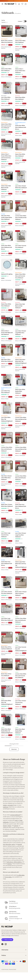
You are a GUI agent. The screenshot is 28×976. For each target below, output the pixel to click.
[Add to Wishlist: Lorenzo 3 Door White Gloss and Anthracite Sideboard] (11, 434)
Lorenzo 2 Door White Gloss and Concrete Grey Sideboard (20, 675)
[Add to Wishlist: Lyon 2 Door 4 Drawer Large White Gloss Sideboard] (25, 317)
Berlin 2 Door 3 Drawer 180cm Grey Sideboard (7, 41)
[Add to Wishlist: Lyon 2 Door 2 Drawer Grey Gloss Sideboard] (11, 578)
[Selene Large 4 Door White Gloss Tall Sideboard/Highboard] (21, 350)
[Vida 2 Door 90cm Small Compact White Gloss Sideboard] (7, 206)
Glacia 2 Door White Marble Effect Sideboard (20, 391)
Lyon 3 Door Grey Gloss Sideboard (5, 391)
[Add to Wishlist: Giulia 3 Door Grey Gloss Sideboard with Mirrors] (25, 491)
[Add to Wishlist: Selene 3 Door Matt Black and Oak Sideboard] (11, 172)
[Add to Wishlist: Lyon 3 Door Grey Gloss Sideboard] (11, 376)
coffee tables (21, 875)
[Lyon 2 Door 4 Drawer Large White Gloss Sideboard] (21, 321)
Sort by (3, 20)
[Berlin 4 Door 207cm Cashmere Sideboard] (7, 637)
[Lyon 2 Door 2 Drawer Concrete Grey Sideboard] (21, 691)
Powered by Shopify (12, 969)
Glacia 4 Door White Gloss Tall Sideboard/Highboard (6, 702)
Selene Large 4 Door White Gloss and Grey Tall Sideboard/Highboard (20, 564)
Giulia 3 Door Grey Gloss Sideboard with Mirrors (20, 506)
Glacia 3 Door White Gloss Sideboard (6, 305)
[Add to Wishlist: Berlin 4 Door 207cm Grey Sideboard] (11, 660)
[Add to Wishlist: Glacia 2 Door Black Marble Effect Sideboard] (25, 715)
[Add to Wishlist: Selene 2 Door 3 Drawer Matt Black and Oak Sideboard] (11, 317)
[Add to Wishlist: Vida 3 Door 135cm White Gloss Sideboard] (11, 346)
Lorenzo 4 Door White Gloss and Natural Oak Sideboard (20, 217)
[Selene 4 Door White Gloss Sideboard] (21, 31)
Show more (14, 749)
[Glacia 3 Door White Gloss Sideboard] (7, 294)
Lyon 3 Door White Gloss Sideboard (5, 98)
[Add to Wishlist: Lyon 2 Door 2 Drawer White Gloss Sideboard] (25, 172)
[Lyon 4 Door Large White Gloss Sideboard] (7, 609)
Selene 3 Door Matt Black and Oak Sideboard (6, 187)
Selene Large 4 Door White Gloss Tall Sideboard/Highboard (20, 361)
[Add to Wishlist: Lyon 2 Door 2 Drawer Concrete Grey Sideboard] (25, 687)
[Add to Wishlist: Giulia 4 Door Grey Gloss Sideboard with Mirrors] (11, 548)
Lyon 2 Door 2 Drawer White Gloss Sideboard (21, 186)
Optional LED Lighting (6, 274)
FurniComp (6, 969)
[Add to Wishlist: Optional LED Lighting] (11, 260)
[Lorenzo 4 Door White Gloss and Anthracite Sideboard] (21, 466)
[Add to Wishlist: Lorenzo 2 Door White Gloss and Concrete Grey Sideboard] (25, 660)
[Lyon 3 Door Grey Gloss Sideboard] (7, 380)
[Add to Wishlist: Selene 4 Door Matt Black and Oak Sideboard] (25, 290)
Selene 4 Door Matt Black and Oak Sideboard (20, 305)
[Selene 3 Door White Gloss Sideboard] (7, 59)
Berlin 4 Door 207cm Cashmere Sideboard (6, 648)
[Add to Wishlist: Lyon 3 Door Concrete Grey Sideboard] (25, 232)
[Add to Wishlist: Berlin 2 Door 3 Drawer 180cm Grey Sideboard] (11, 27)
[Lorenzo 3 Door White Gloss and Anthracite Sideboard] (7, 438)
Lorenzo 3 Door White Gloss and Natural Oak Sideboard (20, 419)
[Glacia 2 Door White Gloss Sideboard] (21, 145)
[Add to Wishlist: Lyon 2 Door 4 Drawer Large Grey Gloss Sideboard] (25, 519)
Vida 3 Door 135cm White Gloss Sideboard (7, 360)
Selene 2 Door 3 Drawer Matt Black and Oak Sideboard (7, 332)
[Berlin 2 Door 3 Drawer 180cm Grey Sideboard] (7, 31)
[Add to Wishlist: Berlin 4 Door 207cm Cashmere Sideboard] (11, 633)
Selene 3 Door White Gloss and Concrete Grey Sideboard (20, 276)
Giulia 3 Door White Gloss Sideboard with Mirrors (6, 247)
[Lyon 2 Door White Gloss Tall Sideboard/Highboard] (7, 408)
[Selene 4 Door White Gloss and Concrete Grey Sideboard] (7, 115)
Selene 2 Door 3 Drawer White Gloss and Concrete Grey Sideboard (6, 156)
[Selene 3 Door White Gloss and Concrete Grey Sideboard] (21, 264)
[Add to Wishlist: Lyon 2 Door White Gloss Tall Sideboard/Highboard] (11, 404)
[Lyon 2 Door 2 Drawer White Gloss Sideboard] (21, 176)
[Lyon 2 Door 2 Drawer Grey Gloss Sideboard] (7, 582)
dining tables (8, 877)
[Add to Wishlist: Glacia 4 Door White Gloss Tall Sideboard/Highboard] (11, 687)
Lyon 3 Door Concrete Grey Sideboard (20, 246)
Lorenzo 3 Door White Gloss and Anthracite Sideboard (6, 449)
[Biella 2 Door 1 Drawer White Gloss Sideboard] (7, 495)
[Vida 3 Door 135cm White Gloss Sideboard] (7, 350)
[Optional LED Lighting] (7, 264)
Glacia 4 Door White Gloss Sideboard (20, 98)
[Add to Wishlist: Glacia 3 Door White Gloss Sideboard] (11, 290)
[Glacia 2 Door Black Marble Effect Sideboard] (21, 720)
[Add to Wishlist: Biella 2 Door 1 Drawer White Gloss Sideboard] (11, 491)
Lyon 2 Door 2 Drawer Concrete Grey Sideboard (20, 702)
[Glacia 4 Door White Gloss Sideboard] (21, 88)
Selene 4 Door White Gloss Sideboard (20, 41)
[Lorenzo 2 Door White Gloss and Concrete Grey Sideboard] (21, 664)
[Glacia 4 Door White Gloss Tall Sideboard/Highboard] (7, 691)
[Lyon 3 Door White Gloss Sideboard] (7, 88)
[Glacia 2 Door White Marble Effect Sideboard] (21, 380)
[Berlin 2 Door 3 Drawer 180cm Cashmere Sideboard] (21, 582)
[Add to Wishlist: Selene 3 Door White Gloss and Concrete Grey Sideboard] (25, 260)
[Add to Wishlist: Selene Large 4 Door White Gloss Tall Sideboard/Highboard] (25, 346)
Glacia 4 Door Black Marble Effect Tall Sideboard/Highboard (6, 730)
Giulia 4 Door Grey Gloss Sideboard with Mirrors (6, 563)
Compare (20, 21)
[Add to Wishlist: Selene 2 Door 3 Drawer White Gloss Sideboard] (25, 55)
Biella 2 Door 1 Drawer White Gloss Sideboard (7, 505)
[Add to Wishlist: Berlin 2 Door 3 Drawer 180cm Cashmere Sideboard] (25, 578)
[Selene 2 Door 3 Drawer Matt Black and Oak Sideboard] (7, 321)
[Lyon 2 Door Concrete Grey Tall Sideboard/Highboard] (21, 637)
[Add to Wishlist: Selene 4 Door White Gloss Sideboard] (25, 27)
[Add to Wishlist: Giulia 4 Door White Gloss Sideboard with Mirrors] (25, 110)
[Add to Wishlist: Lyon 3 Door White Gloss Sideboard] (11, 84)
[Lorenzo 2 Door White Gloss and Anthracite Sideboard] (21, 609)
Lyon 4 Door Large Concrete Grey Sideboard (5, 534)
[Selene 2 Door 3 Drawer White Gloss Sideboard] (21, 59)
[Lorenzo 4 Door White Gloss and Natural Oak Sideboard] (21, 206)
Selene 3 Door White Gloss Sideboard (6, 69)
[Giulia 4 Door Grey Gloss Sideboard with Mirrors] (7, 552)
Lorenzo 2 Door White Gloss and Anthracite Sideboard (20, 620)
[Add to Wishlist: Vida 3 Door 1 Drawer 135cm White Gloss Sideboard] (11, 462)
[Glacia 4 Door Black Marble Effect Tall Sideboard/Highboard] (7, 719)
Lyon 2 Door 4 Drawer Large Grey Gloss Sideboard (20, 535)
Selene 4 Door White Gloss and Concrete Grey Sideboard (6, 125)
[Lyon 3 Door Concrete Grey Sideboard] (21, 236)
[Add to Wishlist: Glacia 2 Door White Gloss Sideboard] (25, 140)
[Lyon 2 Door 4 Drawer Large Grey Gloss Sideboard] (21, 524)
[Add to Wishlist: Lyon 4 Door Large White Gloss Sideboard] (11, 605)
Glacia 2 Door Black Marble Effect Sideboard (20, 731)
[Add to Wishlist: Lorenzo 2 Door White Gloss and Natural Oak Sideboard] (25, 434)
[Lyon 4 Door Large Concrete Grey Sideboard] (7, 523)
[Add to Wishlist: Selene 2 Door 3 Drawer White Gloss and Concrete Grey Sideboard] (11, 140)
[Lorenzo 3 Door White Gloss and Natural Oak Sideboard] (21, 408)
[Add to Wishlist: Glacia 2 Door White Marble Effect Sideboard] (25, 376)
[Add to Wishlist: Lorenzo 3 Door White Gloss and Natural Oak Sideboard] (25, 404)
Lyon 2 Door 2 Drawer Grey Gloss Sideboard (6, 592)
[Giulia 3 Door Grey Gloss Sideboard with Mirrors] (21, 495)
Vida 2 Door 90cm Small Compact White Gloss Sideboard (6, 217)
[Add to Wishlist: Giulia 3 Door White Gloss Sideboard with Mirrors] (11, 232)
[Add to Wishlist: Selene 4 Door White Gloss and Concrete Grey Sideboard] (11, 110)
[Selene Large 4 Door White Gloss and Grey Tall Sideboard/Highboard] (21, 552)
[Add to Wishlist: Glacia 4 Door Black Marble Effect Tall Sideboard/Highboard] (11, 715)
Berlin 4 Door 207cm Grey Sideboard (6, 674)
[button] (25, 4)
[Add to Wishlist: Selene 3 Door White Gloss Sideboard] (11, 55)
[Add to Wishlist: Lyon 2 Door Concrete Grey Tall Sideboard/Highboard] (25, 633)
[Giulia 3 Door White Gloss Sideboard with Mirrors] (7, 236)
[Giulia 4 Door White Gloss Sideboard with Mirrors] (21, 115)
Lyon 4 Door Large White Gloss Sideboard (7, 619)
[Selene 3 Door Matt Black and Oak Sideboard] (7, 176)
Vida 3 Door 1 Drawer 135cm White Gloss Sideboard (6, 477)
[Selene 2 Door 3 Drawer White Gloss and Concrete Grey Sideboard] (7, 144)
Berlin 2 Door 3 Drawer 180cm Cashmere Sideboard (21, 593)
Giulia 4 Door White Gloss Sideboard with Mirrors (20, 127)
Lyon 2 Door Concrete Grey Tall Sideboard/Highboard (20, 648)
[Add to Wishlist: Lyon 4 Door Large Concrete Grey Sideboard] (11, 519)
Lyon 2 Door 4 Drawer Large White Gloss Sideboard (20, 332)
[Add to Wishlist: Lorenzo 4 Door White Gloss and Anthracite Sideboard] (25, 462)
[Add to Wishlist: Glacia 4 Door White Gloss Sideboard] (25, 84)
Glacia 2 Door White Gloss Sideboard (20, 155)
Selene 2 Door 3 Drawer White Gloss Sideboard (20, 70)
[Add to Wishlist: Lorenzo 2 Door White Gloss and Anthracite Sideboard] (25, 605)
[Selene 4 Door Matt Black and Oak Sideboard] (21, 294)
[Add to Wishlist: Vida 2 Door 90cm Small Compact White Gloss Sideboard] (11, 202)
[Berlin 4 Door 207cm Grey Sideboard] (7, 664)
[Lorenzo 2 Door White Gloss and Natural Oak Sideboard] (21, 438)
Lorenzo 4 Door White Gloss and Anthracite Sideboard (20, 477)
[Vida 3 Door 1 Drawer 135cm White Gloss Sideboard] (7, 466)
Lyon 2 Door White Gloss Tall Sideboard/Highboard (6, 419)
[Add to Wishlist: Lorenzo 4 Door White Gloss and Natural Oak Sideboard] (25, 202)
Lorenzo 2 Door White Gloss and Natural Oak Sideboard (20, 449)
